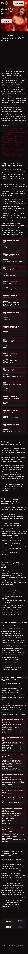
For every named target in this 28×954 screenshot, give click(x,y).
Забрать (6, 21)
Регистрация (19, 3)
